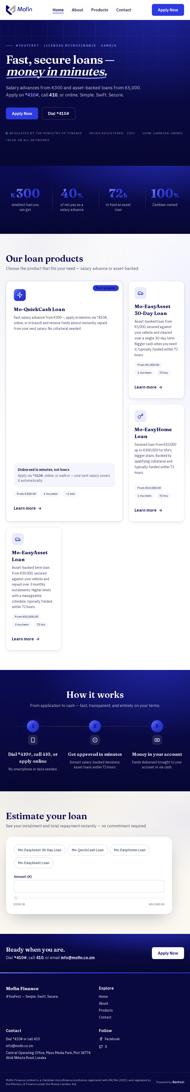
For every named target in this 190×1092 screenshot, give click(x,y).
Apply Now (168, 9)
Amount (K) (23, 876)
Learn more (28, 508)
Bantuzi (178, 1082)
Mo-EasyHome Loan (129, 850)
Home (58, 9)
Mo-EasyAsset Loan (33, 863)
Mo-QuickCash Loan (88, 850)
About (77, 9)
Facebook (112, 1039)
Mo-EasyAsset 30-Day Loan (39, 850)
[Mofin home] (19, 10)
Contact (123, 9)
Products (99, 9)
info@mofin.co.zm (78, 957)
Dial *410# (58, 113)
